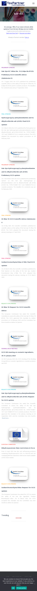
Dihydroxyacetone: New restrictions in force (18, 448)
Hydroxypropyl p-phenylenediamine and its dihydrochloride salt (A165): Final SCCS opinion (17, 121)
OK (13, 588)
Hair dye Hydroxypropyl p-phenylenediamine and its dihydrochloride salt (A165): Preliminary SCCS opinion (18, 171)
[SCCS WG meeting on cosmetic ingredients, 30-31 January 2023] (18, 338)
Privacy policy (21, 588)
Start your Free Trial (12, 33)
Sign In (27, 37)
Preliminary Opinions (8, 67)
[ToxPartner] (13, 3)
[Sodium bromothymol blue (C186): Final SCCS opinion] (18, 248)
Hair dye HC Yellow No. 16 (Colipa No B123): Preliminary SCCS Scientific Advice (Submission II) (17, 74)
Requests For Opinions (8, 303)
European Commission (8, 444)
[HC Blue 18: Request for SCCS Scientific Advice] (18, 293)
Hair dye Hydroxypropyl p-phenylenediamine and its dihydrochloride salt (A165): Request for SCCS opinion (18, 396)
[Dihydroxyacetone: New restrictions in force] (18, 434)
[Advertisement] (18, 543)
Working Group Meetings (9, 348)
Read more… (5, 418)
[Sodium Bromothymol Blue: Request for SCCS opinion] (18, 473)
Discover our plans (25, 33)
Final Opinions (6, 114)
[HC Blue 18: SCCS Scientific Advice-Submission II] (18, 205)
